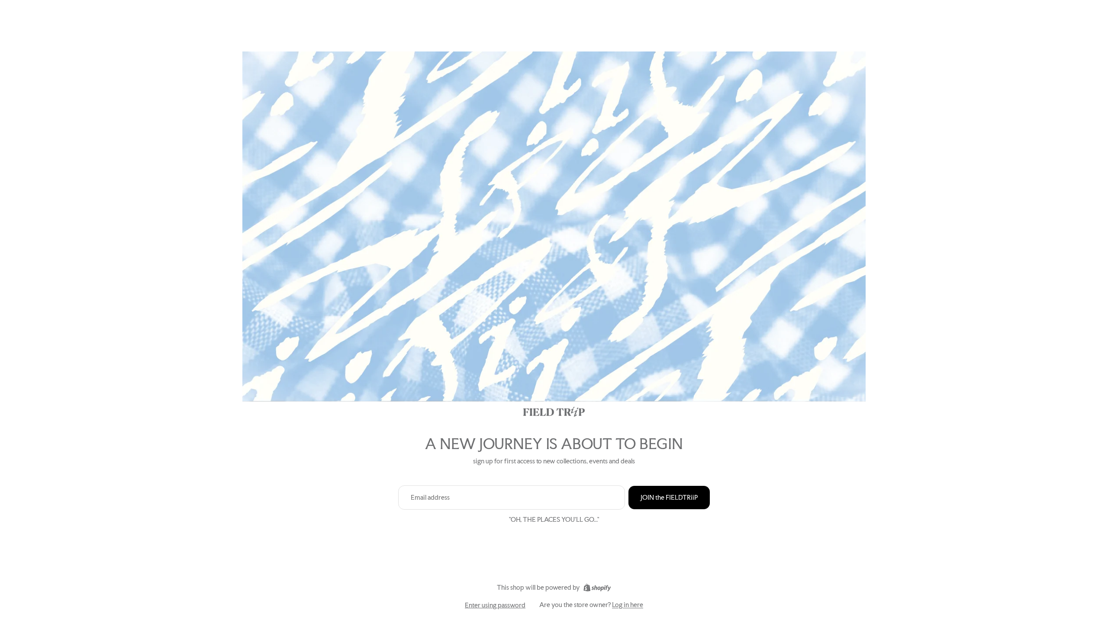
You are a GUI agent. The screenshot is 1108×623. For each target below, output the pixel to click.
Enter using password (495, 605)
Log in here (627, 605)
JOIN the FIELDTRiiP (669, 497)
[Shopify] (597, 587)
